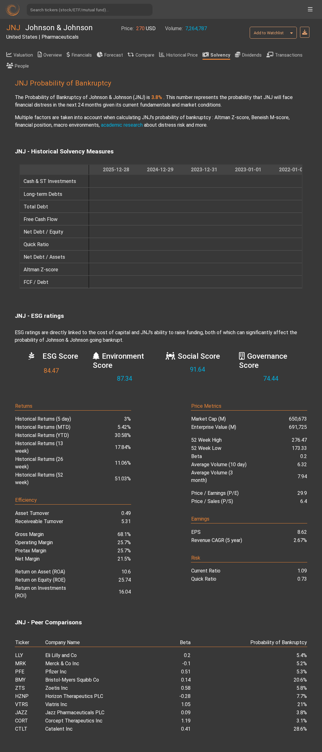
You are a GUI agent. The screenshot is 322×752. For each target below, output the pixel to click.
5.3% (302, 672)
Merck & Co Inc (62, 663)
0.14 (185, 680)
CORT (21, 721)
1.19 (185, 721)
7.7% (302, 696)
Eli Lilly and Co (61, 655)
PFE (19, 672)
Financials (82, 55)
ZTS (20, 688)
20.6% (300, 680)
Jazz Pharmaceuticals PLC (74, 713)
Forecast (113, 55)
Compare (145, 55)
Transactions (289, 55)
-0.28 (184, 696)
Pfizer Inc (56, 672)
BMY (20, 680)
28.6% (300, 729)
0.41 (185, 729)
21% (302, 704)
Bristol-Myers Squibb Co (72, 680)
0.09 (185, 713)
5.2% (302, 663)
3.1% (302, 721)
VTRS (21, 704)
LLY (19, 655)
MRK (20, 663)
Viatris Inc (56, 704)
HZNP (22, 696)
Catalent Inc (59, 729)
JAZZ (21, 713)
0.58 (185, 688)
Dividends (252, 55)
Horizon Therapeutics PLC (74, 696)
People (22, 66)
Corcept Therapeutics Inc (74, 721)
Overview (52, 55)
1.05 (185, 704)
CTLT (21, 729)
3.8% (302, 713)
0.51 (185, 672)
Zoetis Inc (56, 688)
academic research (122, 125)
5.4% (302, 655)
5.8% (302, 688)
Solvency (220, 55)
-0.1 (186, 663)
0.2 (187, 655)
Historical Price (182, 55)
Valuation (23, 55)
